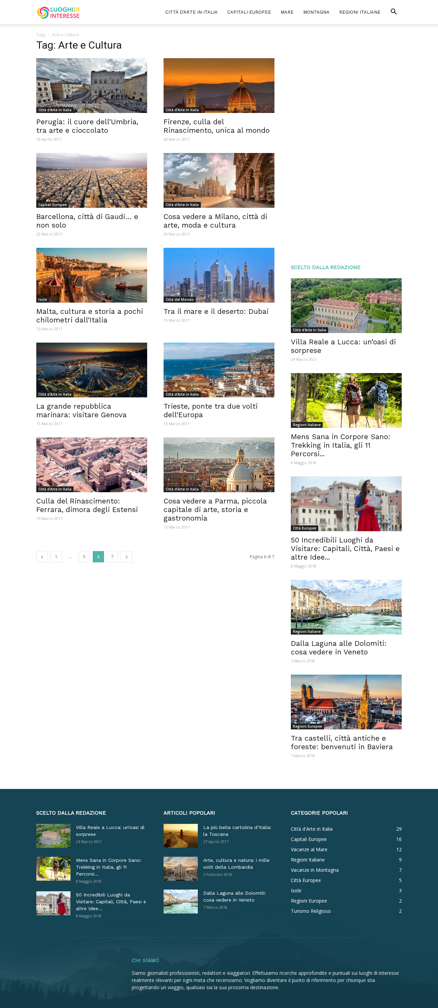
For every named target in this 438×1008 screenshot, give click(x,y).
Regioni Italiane (360, 12)
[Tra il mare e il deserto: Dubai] (219, 275)
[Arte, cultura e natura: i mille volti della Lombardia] (181, 869)
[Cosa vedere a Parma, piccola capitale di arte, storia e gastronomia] (219, 464)
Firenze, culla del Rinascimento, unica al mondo (217, 126)
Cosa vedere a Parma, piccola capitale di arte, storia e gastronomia (215, 509)
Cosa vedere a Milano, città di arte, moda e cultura (215, 220)
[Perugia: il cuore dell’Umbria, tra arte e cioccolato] (91, 85)
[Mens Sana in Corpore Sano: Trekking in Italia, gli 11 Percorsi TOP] (346, 400)
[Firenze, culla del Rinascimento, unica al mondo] (219, 85)
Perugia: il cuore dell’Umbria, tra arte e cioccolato (87, 126)
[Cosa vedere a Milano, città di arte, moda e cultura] (219, 180)
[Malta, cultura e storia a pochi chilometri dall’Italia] (91, 275)
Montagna (316, 12)
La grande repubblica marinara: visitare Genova (81, 410)
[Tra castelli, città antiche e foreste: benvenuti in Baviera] (346, 702)
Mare (287, 12)
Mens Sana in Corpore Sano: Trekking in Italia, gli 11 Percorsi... (340, 445)
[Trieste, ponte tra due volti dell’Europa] (219, 370)
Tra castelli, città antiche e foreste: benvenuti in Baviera (342, 742)
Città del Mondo (180, 299)
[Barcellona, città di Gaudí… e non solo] (91, 180)
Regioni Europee (307, 726)
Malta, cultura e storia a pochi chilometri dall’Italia (89, 315)
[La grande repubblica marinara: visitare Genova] (91, 370)
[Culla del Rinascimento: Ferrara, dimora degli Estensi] (91, 464)
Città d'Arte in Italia (55, 109)
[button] (393, 12)
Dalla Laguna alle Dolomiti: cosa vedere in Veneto (339, 647)
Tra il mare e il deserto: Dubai (216, 311)
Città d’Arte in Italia (191, 12)
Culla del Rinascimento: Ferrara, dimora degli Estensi (87, 505)
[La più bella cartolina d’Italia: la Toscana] (181, 836)
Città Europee (304, 528)
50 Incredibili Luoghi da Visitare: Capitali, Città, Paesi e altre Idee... (345, 548)
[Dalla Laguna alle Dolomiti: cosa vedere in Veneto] (346, 607)
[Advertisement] (346, 144)
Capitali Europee (249, 12)
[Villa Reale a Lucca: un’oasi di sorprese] (346, 305)
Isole (42, 299)
